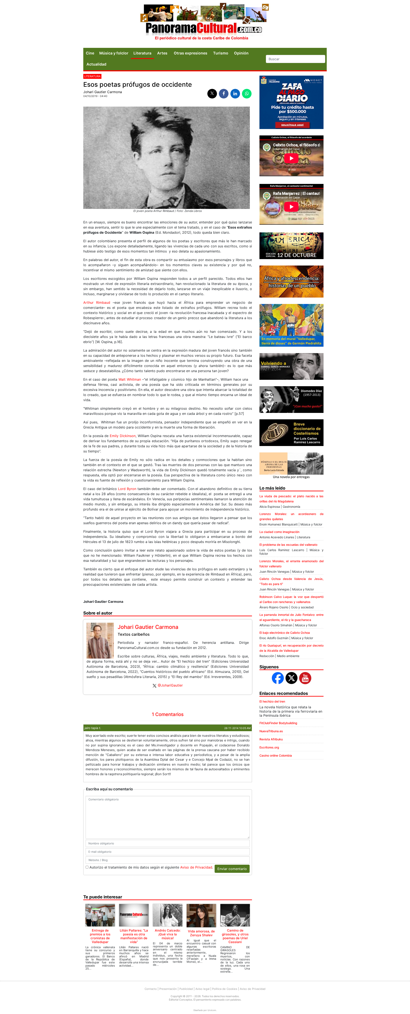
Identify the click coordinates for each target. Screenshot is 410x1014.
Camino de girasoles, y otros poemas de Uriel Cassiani (235, 936)
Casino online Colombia (275, 755)
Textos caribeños (134, 634)
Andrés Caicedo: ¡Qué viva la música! (167, 934)
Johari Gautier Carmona (102, 92)
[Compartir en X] (212, 93)
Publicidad (186, 989)
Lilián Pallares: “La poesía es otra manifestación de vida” (134, 936)
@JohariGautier (170, 685)
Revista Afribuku (271, 739)
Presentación (168, 989)
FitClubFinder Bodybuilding (278, 723)
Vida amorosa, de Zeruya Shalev (201, 933)
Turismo (220, 53)
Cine (90, 53)
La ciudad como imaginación (279, 532)
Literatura (142, 53)
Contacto (151, 989)
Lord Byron (127, 489)
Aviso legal (202, 989)
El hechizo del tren (272, 701)
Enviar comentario (232, 869)
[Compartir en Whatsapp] (247, 93)
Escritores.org (269, 747)
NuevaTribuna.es (271, 731)
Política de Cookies (224, 989)
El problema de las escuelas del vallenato (288, 544)
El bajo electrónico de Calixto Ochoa (284, 632)
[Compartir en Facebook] (223, 93)
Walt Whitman (130, 379)
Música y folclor (113, 53)
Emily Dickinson (123, 436)
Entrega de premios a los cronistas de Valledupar (100, 936)
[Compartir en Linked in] (235, 93)
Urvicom (212, 1010)
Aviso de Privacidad (196, 867)
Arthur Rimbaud (96, 302)
